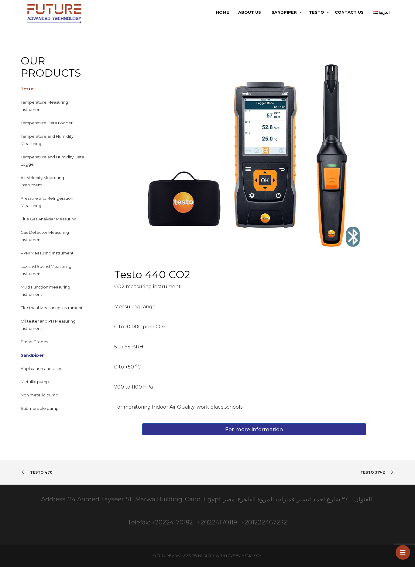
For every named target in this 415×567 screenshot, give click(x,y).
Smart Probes (34, 341)
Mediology (251, 556)
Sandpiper (32, 355)
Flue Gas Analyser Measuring (49, 218)
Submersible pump (40, 408)
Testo (27, 88)
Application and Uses (41, 368)
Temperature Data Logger (47, 122)
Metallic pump (35, 381)
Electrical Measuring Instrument (52, 307)
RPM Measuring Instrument (47, 253)
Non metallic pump (39, 394)
